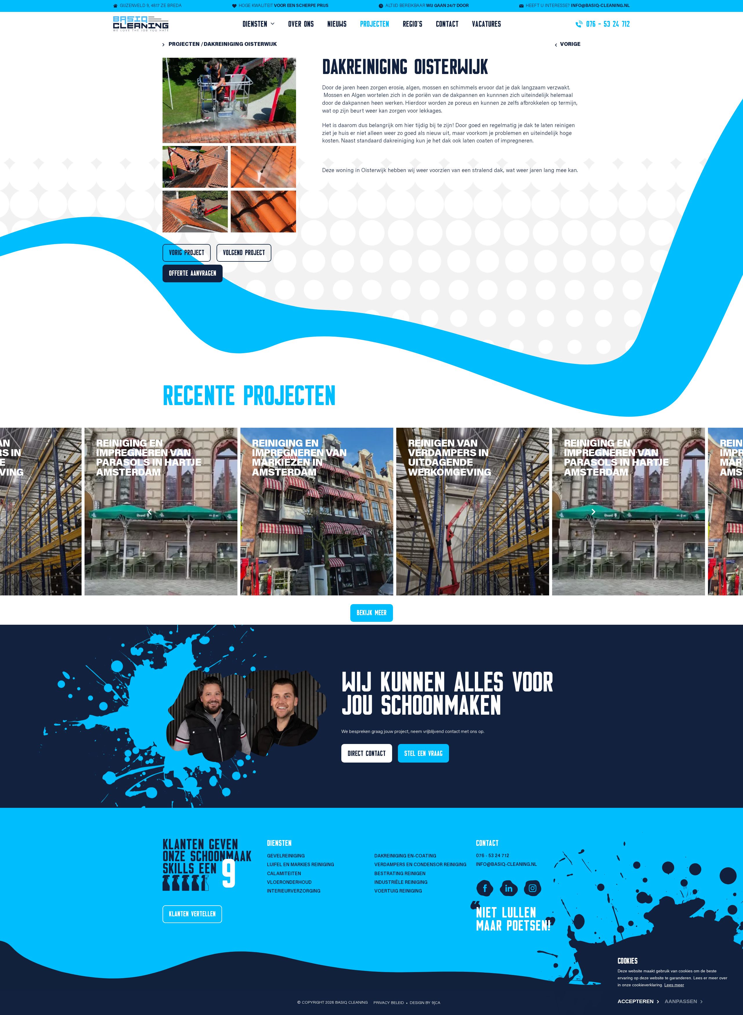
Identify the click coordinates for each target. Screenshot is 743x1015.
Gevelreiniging (286, 856)
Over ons (301, 24)
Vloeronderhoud (289, 882)
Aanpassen (681, 1001)
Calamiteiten (284, 874)
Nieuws (337, 24)
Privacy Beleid (389, 1003)
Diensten (256, 24)
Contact (447, 24)
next (593, 511)
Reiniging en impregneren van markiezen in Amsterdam (299, 458)
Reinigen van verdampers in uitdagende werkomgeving (449, 458)
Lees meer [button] (674, 985)
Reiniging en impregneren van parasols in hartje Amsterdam (148, 458)
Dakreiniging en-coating (405, 856)
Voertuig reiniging (398, 891)
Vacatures (486, 24)
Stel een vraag (423, 753)
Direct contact (367, 753)
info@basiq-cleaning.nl (506, 864)
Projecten (374, 24)
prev (149, 511)
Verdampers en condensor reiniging (420, 865)
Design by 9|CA (425, 1003)
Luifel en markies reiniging (300, 865)
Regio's (412, 24)
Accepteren (636, 1001)
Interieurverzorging (293, 891)
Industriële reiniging (401, 882)
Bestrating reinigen (399, 874)
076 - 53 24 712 (492, 856)
